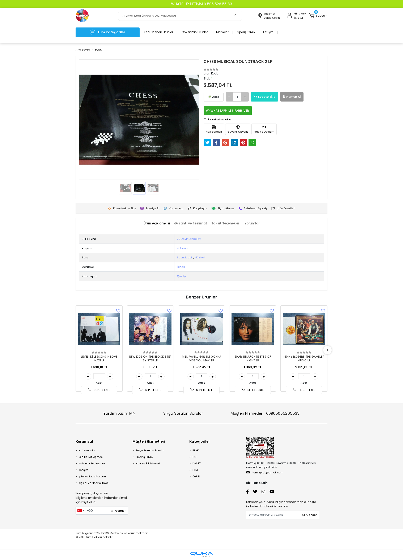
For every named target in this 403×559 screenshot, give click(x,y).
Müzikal (200, 257)
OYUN (196, 476)
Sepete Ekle (266, 97)
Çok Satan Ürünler (195, 32)
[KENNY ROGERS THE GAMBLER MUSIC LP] (304, 329)
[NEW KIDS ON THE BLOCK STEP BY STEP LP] (150, 329)
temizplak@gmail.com (268, 472)
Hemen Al (293, 97)
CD (194, 457)
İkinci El (181, 267)
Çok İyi (181, 276)
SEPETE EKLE (101, 390)
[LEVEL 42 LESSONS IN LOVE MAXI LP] (99, 329)
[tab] (157, 223)
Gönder (120, 511)
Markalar (222, 32)
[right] (327, 350)
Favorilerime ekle (219, 119)
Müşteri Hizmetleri (265, 413)
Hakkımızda (87, 450)
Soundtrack (185, 257)
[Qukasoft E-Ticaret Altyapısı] (201, 554)
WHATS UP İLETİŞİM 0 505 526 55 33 (201, 4)
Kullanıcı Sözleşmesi (92, 463)
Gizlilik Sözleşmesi (91, 457)
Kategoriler (199, 441)
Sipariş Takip (246, 32)
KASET (196, 463)
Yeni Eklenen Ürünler (158, 32)
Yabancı (182, 248)
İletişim (268, 32)
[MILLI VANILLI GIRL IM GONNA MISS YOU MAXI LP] (201, 329)
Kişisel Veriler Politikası (94, 483)
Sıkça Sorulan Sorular (183, 413)
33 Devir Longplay (189, 239)
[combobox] (80, 510)
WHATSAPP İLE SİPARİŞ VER (230, 110)
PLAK (195, 450)
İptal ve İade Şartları (92, 476)
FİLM (195, 470)
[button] (318, 15)
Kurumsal (84, 441)
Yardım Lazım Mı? (119, 413)
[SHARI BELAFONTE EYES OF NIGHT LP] (253, 329)
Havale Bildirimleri (148, 463)
